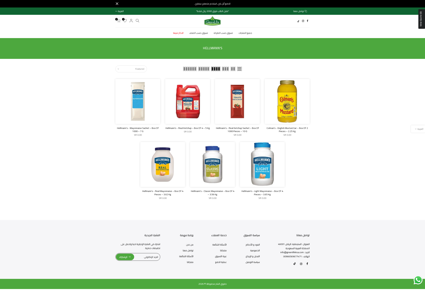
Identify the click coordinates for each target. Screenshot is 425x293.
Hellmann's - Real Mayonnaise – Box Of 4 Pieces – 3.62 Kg (162, 193)
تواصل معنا (298, 11)
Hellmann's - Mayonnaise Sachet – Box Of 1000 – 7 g (138, 130)
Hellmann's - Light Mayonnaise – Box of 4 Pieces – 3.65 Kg (262, 193)
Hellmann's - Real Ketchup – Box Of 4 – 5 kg (188, 128)
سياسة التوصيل (253, 262)
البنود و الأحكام (253, 244)
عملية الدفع (221, 262)
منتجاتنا (223, 250)
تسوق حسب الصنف (198, 33)
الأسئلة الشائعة (219, 244)
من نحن (189, 244)
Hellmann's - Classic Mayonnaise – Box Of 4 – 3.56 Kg (212, 193)
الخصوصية (255, 250)
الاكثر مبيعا (178, 33)
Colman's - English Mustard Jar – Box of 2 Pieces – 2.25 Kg (287, 130)
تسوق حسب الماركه (223, 33)
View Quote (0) (421, 18)
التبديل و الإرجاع (253, 256)
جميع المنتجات (245, 33)
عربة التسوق (221, 256)
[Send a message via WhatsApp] (418, 280)
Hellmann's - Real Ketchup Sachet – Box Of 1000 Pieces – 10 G (237, 130)
